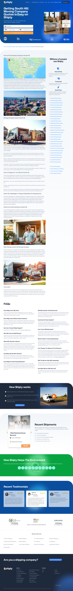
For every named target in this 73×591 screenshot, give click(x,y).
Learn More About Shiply (55, 559)
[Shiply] (8, 2)
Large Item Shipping (53, 538)
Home (5, 46)
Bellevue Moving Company (56, 116)
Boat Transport (32, 580)
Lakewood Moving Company (56, 152)
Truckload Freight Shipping (21, 573)
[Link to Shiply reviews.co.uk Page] (58, 520)
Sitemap (56, 571)
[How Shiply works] (53, 396)
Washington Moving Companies (23, 46)
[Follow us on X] (55, 585)
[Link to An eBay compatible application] (36, 520)
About (43, 570)
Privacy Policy (57, 573)
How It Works (41, 2)
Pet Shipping (18, 575)
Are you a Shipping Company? (56, 2)
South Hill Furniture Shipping (56, 171)
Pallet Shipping (22, 541)
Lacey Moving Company (56, 159)
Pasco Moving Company (56, 139)
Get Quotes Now (19, 405)
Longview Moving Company (56, 146)
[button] (31, 432)
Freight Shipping (22, 538)
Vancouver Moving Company (57, 112)
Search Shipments (35, 2)
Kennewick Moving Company (57, 102)
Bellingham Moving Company (57, 123)
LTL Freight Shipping (39, 538)
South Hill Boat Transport (56, 173)
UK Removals (7, 547)
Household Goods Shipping (10, 541)
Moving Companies (12, 46)
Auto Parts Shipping (20, 571)
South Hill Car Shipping (55, 166)
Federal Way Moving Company (57, 132)
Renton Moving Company (56, 127)
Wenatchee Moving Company (57, 141)
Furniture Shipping (8, 538)
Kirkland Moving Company (56, 134)
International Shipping (39, 544)
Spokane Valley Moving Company (57, 130)
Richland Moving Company (56, 155)
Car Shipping (52, 541)
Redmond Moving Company (56, 143)
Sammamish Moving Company (57, 150)
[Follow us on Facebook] (56, 585)
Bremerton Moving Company (57, 105)
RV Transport (18, 570)
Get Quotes (65, 2)
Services (27, 2)
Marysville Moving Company (56, 114)
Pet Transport (37, 541)
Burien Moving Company (56, 162)
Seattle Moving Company (56, 98)
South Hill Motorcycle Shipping (57, 168)
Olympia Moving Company (56, 109)
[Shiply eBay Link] (60, 585)
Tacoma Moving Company (56, 107)
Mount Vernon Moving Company (57, 148)
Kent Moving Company (55, 118)
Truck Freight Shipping (24, 544)
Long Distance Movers (54, 544)
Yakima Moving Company (56, 121)
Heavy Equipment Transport (34, 570)
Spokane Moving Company (56, 100)
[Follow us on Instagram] (57, 585)
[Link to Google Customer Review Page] (14, 520)
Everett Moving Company (56, 125)
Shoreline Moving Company (56, 157)
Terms (56, 570)
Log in (49, 2)
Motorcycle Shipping (8, 544)
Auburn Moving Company (56, 137)
